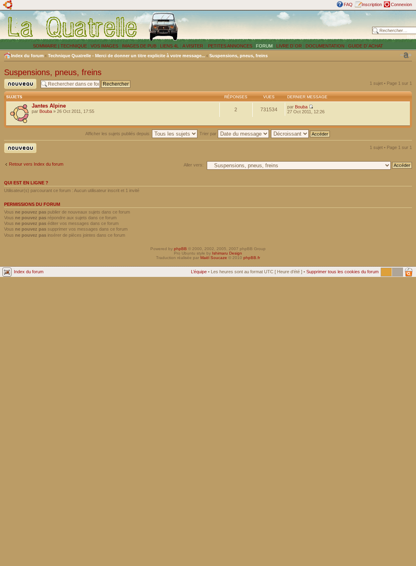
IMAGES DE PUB (139, 45)
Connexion (401, 4)
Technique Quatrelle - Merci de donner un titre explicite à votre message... (126, 55)
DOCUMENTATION (325, 45)
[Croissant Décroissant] (301, 133)
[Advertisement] (277, 26)
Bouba (45, 111)
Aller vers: (194, 164)
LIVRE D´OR (289, 45)
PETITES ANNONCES (229, 45)
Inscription (372, 4)
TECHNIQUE (74, 45)
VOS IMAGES (104, 45)
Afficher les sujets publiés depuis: (118, 133)
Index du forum (27, 55)
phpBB (180, 248)
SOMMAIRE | (47, 45)
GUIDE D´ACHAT (365, 45)
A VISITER (192, 45)
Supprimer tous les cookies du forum (342, 271)
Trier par (208, 133)
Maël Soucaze (213, 257)
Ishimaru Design (227, 253)
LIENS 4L (170, 45)
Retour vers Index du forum (36, 164)
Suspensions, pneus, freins (238, 55)
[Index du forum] (73, 27)
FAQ (348, 4)
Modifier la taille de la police (406, 55)
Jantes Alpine (49, 106)
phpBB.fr (251, 257)
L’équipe (199, 271)
